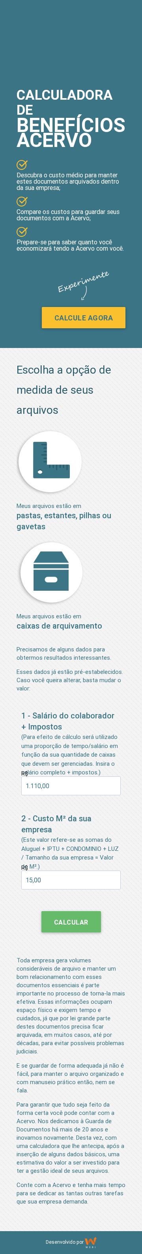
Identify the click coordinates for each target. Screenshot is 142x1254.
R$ (24, 773)
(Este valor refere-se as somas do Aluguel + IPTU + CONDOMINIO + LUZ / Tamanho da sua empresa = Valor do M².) (70, 841)
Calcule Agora (83, 317)
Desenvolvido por (65, 1242)
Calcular (71, 922)
